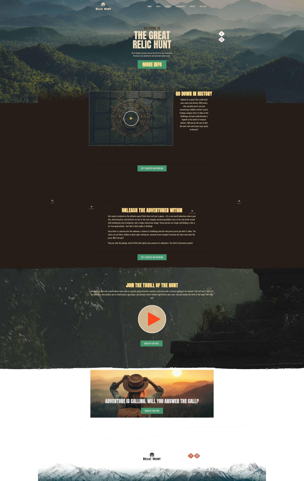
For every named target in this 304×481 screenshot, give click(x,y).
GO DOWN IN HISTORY (194, 93)
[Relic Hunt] (103, 6)
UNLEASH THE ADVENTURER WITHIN (152, 210)
